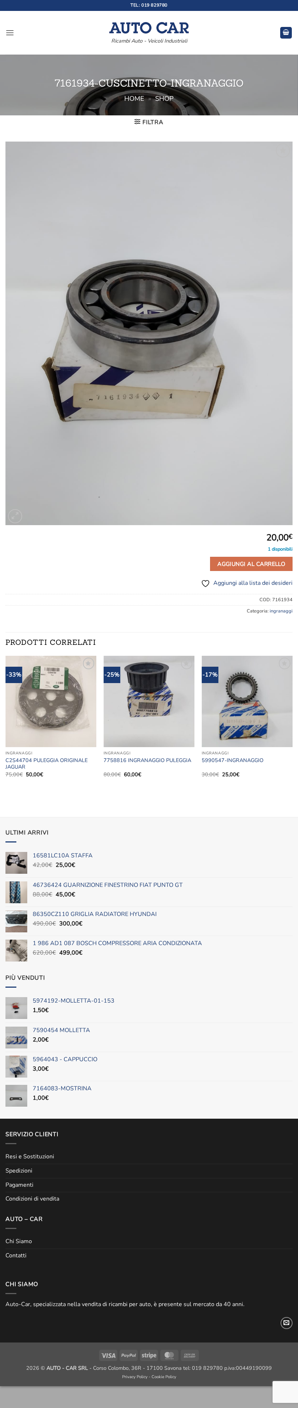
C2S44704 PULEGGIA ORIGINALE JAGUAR (46, 763)
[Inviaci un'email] (287, 1323)
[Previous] (5, 723)
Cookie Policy (164, 1377)
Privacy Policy (135, 1377)
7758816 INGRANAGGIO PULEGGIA (147, 760)
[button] (9, 32)
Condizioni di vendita (32, 1199)
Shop (164, 98)
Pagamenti (19, 1185)
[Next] (292, 723)
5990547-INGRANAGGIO (232, 760)
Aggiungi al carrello (251, 564)
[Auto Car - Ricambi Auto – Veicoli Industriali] (149, 26)
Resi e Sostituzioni (29, 1157)
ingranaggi (281, 611)
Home (134, 98)
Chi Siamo (18, 1241)
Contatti (16, 1256)
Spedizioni (18, 1171)
